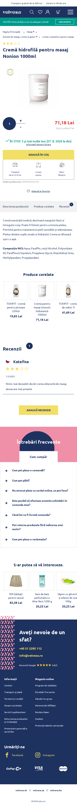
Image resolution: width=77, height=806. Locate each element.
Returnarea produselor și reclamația (16, 720)
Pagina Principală (11, 31)
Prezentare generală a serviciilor (15, 730)
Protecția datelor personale (49, 725)
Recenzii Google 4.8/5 (38, 665)
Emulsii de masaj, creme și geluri (19, 36)
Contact (8, 685)
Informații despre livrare (38, 144)
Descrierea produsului (16, 206)
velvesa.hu (56, 790)
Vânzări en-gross (43, 698)
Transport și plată (13, 692)
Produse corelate (44, 206)
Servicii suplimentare (15, 712)
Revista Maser (42, 712)
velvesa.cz (38, 790)
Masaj (29, 31)
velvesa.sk (21, 790)
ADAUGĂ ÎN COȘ (38, 154)
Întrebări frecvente (45, 692)
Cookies (39, 718)
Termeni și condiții (13, 698)
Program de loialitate (46, 685)
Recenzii (64, 205)
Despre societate (13, 705)
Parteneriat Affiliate (45, 705)
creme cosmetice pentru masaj (58, 36)
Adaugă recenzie (39, 410)
